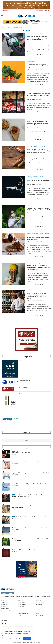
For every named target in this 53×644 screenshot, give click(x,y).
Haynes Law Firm (23, 393)
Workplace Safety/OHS (6, 610)
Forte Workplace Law (24, 380)
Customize (9, 638)
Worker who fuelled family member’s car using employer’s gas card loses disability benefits (37, 37)
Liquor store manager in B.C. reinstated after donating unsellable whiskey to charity (38, 123)
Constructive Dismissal (5, 617)
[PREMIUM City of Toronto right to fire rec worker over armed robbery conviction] (13, 187)
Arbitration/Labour (5, 604)
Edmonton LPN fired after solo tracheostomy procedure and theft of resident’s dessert (38, 237)
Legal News (3, 606)
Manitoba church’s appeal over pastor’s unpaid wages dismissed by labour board (30, 528)
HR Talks (37, 613)
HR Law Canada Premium (23, 613)
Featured (3, 602)
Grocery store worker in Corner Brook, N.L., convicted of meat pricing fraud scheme (38, 95)
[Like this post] (35, 54)
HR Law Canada (31, 41)
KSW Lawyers (22, 361)
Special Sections (23, 608)
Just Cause (3, 614)
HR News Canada (39, 606)
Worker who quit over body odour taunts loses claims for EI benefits (30, 462)
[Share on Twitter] (38, 54)
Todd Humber (21, 606)
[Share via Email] (42, 54)
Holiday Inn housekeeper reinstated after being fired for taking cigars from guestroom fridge (38, 150)
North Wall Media (39, 615)
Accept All (27, 638)
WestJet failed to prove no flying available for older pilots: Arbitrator (30, 484)
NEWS (2, 600)
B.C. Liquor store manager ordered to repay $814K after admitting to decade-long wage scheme (37, 295)
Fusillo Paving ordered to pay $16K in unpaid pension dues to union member (30, 517)
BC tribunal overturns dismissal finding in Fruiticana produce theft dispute (37, 65)
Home (3, 27)
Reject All (18, 638)
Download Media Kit (40, 602)
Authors (20, 600)
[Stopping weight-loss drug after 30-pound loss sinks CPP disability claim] (6, 476)
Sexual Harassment (5, 612)
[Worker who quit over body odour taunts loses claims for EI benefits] (6, 465)
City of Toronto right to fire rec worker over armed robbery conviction (38, 181)
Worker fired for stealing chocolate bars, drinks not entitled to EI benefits (38, 266)
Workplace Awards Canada (41, 611)
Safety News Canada (40, 608)
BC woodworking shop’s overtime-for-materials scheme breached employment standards (29, 506)
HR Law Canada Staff (22, 604)
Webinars (20, 615)
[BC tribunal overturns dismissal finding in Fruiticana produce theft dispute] (13, 72)
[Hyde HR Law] (26, 20)
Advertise (39, 600)
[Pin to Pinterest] (40, 54)
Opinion (20, 611)
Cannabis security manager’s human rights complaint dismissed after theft (38, 209)
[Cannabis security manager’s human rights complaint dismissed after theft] (13, 216)
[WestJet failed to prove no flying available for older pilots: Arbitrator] (6, 487)
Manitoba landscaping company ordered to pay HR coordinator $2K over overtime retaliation (31, 539)
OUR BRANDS (39, 604)
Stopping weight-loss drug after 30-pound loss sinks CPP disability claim (31, 473)
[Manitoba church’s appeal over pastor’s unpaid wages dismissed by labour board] (6, 531)
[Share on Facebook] (37, 54)
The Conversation (22, 602)
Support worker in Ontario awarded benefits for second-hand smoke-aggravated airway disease (30, 451)
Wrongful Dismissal (5, 608)
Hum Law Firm (23, 387)
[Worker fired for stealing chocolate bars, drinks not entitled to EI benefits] (13, 274)
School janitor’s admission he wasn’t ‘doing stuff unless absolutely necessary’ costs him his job (29, 495)
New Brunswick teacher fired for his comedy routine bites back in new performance (30, 550)
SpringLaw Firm (23, 412)
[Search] (51, 16)
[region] (18, 634)
